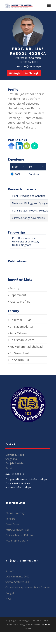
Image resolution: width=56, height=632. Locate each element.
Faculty (14, 288)
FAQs (8, 598)
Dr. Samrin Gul (19, 360)
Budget (9, 593)
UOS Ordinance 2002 (17, 576)
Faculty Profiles (19, 301)
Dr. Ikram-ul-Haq (20, 320)
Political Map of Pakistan (19, 535)
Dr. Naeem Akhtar (21, 326)
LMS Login (14, 73)
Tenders (10, 518)
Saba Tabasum (19, 333)
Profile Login (31, 73)
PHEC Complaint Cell (17, 529)
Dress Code (12, 524)
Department (17, 295)
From (15, 166)
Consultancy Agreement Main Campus (27, 587)
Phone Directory (15, 513)
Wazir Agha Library (16, 540)
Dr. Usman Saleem (21, 340)
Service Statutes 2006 (17, 582)
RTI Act (9, 571)
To (30, 166)
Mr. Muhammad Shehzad (26, 346)
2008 (18, 174)
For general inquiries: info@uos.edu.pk (26, 479)
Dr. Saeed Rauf (19, 353)
